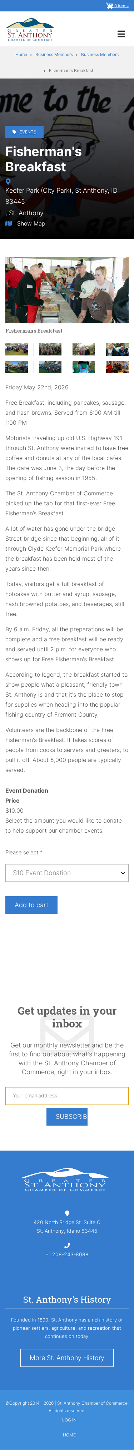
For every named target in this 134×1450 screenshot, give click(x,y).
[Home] (29, 28)
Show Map (31, 223)
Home (69, 1435)
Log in (69, 1420)
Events (28, 132)
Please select (21, 852)
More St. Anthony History (67, 1357)
